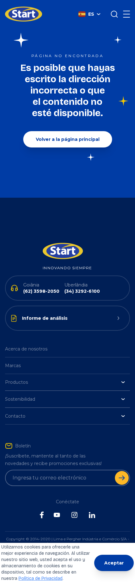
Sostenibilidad (20, 399)
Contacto (15, 416)
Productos (16, 382)
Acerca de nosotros (26, 349)
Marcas (13, 365)
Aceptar (114, 563)
